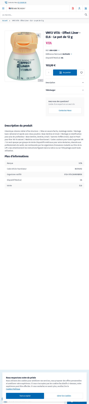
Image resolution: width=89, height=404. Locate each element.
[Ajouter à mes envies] (81, 73)
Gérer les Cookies (64, 396)
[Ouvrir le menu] (3, 8)
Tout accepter (25, 396)
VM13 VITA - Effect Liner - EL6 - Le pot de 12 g (28, 21)
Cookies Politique (13, 389)
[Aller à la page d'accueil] (41, 8)
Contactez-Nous (65, 110)
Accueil (4, 21)
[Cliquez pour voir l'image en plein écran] (38, 35)
